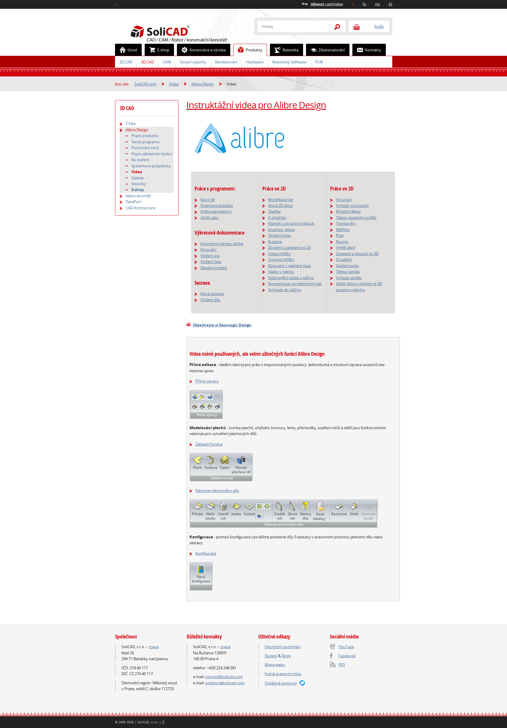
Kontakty (373, 50)
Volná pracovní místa (283, 673)
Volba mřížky (279, 253)
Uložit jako (209, 217)
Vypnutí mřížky (281, 259)
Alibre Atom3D (138, 195)
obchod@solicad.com (224, 676)
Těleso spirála (347, 271)
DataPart (133, 201)
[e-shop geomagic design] (188, 325)
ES (390, 4)
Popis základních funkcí (151, 153)
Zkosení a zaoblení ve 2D (289, 247)
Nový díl (207, 199)
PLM (319, 62)
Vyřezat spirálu (349, 277)
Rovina (342, 241)
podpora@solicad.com (225, 682)
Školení (271, 655)
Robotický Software (289, 62)
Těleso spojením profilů (356, 217)
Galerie (137, 178)
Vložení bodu (279, 235)
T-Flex (131, 123)
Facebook (347, 655)
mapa (154, 646)
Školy (286, 655)
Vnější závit (345, 247)
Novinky (138, 183)
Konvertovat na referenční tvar (295, 283)
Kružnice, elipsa (281, 229)
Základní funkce (209, 444)
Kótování (208, 249)
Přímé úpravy (207, 381)
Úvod (132, 50)
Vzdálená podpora (281, 683)
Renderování (226, 62)
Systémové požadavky (151, 165)
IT (163, 722)
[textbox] (289, 26)
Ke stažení (140, 159)
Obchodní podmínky (283, 646)
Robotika (290, 50)
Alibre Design (202, 84)
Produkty (254, 50)
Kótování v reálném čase (289, 265)
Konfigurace (205, 553)
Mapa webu (275, 664)
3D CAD (147, 62)
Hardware (254, 62)
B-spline (275, 241)
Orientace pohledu (216, 205)
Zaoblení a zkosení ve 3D (357, 253)
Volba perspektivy (216, 211)
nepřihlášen (327, 4)
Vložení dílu (210, 299)
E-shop (163, 50)
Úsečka (274, 211)
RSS (342, 664)
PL (364, 4)
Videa (174, 84)
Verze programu (145, 141)
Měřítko (343, 229)
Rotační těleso (348, 211)
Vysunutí (343, 199)
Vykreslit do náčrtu (284, 289)
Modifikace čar (280, 199)
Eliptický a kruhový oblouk (291, 223)
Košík (379, 26)
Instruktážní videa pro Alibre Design (256, 105)
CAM (167, 62)
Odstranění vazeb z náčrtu (291, 277)
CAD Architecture (140, 207)
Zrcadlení (344, 259)
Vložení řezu (211, 261)
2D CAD (125, 62)
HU (377, 4)
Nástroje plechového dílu (217, 490)
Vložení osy (210, 255)
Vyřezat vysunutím (352, 205)
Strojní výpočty (193, 62)
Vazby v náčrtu (281, 271)
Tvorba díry (346, 223)
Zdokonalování (332, 50)
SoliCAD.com (188, 32)
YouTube (346, 646)
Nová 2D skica (280, 205)
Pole (340, 235)
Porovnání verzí (145, 147)
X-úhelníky (277, 217)
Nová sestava (212, 293)
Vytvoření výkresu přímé (221, 243)
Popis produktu (145, 135)
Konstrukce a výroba (208, 50)
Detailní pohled (213, 267)
